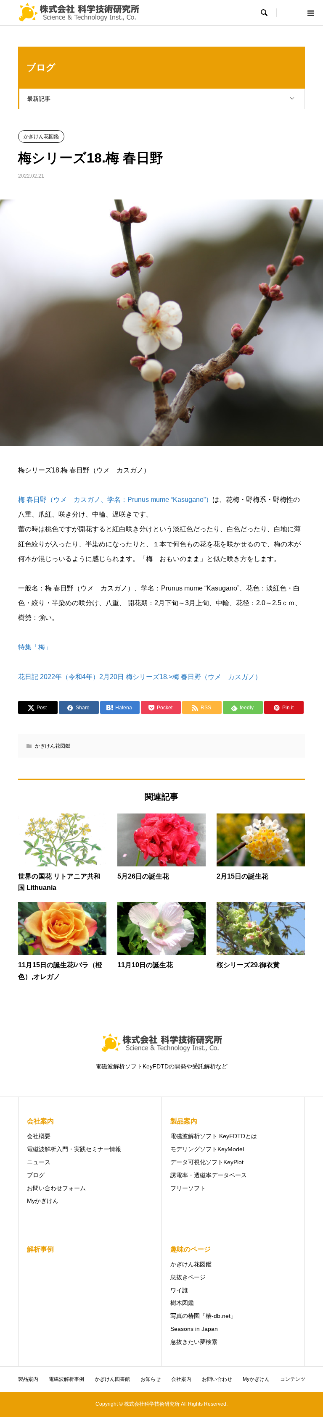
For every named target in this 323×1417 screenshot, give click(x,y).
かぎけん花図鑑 (41, 136)
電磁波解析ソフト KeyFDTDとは (213, 1136)
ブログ (36, 1175)
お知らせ (150, 1379)
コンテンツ (292, 1379)
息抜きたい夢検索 (193, 1341)
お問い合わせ (217, 1379)
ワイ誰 (179, 1290)
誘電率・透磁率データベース (208, 1175)
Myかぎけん (42, 1200)
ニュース (38, 1162)
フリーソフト (188, 1188)
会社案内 (181, 1379)
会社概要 (38, 1136)
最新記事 (38, 98)
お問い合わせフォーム (56, 1188)
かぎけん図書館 (112, 1379)
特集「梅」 (35, 647)
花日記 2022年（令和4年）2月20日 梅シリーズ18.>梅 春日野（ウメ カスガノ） (140, 676)
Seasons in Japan (194, 1328)
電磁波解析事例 (66, 1379)
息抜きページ (188, 1277)
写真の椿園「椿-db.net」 (203, 1315)
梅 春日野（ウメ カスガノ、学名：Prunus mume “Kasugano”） (115, 499)
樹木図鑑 (182, 1302)
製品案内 (28, 1379)
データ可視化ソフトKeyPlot (207, 1162)
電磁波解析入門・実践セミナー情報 (74, 1149)
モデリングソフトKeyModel (207, 1149)
